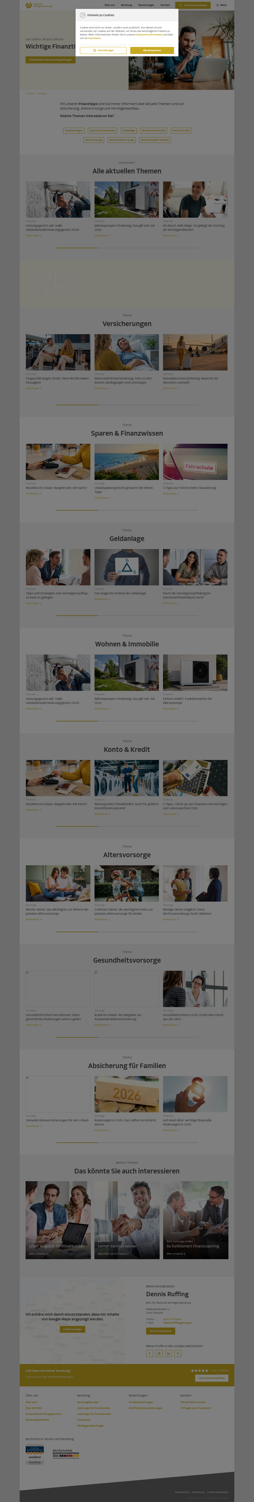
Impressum (94, 38)
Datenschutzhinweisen (149, 34)
